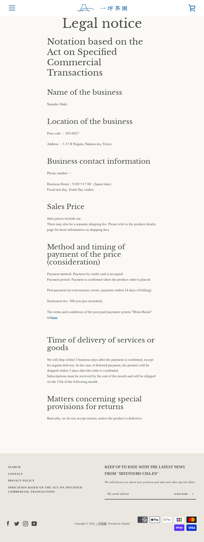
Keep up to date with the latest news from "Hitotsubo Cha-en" (145, 470)
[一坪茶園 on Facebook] (8, 523)
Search (14, 467)
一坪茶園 (101, 523)
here (54, 317)
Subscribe (181, 494)
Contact (15, 473)
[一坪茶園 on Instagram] (25, 523)
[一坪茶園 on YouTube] (34, 523)
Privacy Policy (21, 480)
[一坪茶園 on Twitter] (16, 523)
